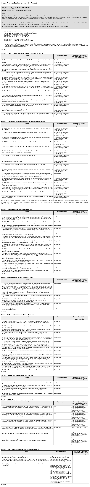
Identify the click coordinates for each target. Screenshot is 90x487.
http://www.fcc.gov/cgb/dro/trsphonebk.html (62, 476)
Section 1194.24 (9, 35)
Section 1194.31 (9, 39)
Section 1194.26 (9, 38)
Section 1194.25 (9, 36)
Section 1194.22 (9, 33)
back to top (3, 49)
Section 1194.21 (9, 32)
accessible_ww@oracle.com (61, 26)
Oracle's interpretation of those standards (27, 24)
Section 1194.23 (9, 34)
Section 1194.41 (9, 40)
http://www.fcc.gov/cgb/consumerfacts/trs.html (61, 473)
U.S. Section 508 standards (52, 23)
